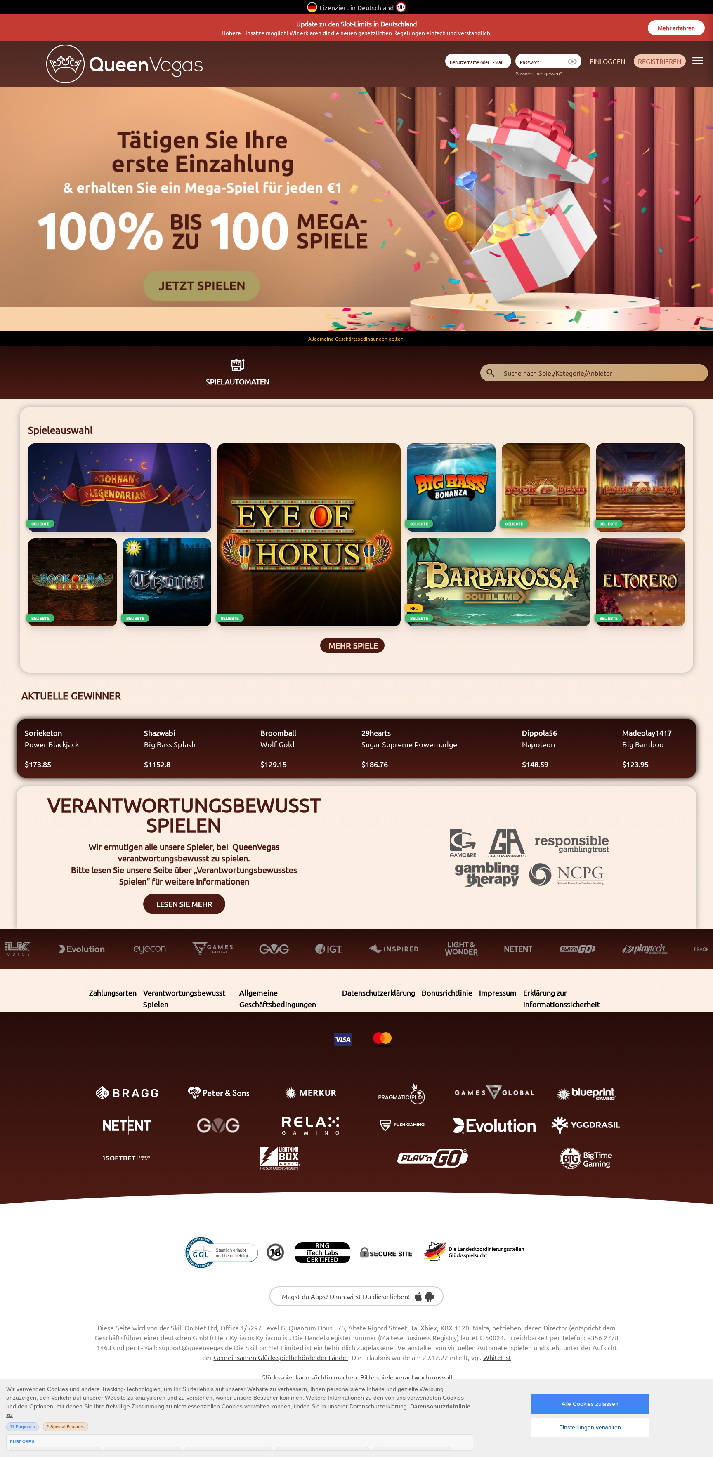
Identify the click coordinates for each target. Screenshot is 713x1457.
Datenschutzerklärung (378, 992)
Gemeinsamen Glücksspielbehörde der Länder (281, 1357)
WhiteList (497, 1357)
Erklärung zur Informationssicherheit (561, 998)
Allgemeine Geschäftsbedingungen (277, 998)
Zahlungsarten (113, 992)
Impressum (498, 992)
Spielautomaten (237, 381)
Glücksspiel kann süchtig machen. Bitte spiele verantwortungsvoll (356, 1377)
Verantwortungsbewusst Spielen (184, 998)
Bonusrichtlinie (447, 992)
